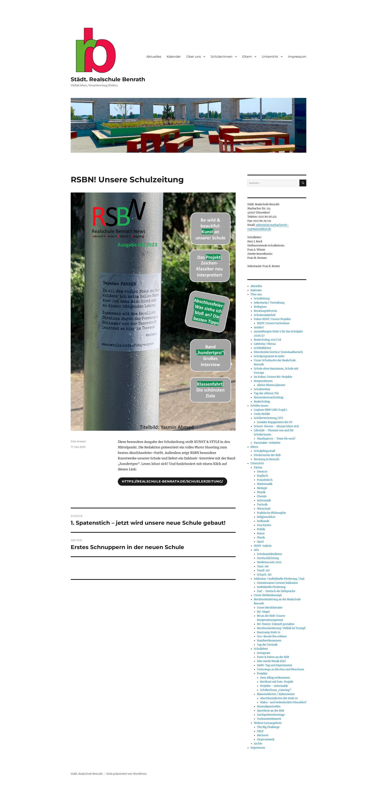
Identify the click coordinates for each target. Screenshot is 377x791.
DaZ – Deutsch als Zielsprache (276, 591)
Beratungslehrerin (265, 311)
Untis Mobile (262, 414)
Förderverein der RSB (267, 455)
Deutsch (262, 471)
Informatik (264, 500)
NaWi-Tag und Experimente (274, 665)
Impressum (297, 56)
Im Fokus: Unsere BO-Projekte (273, 377)
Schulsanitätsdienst (269, 554)
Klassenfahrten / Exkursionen (276, 694)
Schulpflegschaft (264, 451)
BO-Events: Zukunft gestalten (275, 624)
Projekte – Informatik (274, 686)
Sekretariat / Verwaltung (269, 302)
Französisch (265, 480)
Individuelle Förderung (271, 587)
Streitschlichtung (268, 558)
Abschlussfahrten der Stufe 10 (279, 698)
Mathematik (264, 484)
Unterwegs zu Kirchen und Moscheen (280, 669)
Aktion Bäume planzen (271, 385)
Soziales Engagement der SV (274, 422)
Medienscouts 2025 (269, 562)
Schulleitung (262, 298)
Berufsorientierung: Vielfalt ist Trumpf (281, 628)
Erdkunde (263, 521)
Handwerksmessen (269, 640)
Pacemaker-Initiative (267, 442)
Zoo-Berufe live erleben (272, 636)
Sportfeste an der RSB (270, 710)
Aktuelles (153, 56)
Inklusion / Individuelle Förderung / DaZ (279, 578)
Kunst (260, 533)
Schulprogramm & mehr (269, 356)
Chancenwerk (265, 739)
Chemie (261, 496)
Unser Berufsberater (270, 607)
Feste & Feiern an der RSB (273, 657)
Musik (261, 537)
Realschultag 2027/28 (267, 339)
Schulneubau (262, 389)
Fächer (258, 467)
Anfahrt (259, 327)
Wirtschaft (263, 508)
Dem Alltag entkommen (275, 677)
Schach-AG (264, 574)
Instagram (263, 653)
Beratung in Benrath (266, 459)
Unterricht (270, 56)
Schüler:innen (221, 56)
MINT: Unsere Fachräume (273, 323)
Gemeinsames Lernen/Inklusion (277, 583)
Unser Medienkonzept (268, 595)
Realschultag (262, 401)
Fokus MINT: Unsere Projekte (272, 319)
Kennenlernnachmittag (268, 397)
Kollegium (260, 306)
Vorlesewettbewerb (269, 719)
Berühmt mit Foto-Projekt (276, 681)
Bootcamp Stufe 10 (268, 632)
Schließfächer (262, 348)
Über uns (193, 56)
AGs (256, 550)
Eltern (247, 56)
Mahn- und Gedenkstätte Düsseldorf (283, 702)
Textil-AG (263, 570)
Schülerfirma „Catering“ (275, 690)
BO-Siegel (263, 611)
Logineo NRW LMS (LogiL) (270, 409)
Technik (262, 504)
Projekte (262, 673)
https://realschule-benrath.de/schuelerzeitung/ (172, 481)
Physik (261, 492)
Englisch (262, 475)
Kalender (174, 56)
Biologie (262, 488)
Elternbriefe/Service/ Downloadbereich (278, 352)
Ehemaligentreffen (269, 706)
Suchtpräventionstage (271, 714)
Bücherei (262, 735)
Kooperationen (263, 381)
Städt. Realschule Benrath (108, 79)
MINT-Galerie (263, 545)
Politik (261, 529)
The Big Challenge (268, 727)
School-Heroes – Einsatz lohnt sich (276, 426)
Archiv (258, 743)
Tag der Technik (267, 644)
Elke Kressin (78, 441)
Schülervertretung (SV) (268, 418)
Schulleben (261, 648)
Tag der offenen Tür (266, 393)
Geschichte (264, 525)
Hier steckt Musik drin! (271, 661)
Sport (260, 541)
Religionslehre (266, 517)
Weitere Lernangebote (268, 723)
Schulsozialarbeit (264, 315)
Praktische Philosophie (271, 513)
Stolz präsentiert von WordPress (126, 773)
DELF (260, 731)
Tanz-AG (263, 566)
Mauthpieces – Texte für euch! (276, 438)
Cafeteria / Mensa (265, 344)
